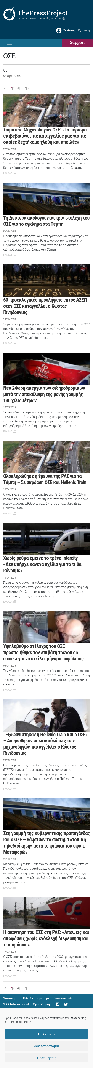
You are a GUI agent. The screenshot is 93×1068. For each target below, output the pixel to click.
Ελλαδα (7, 173)
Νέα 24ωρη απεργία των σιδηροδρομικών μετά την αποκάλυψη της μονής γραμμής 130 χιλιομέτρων (44, 394)
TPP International (16, 1004)
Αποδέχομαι (46, 1034)
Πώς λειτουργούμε (36, 998)
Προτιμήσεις (46, 1057)
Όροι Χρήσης (42, 1004)
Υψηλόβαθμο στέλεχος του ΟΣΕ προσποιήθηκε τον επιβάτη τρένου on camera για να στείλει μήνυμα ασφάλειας (43, 652)
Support (77, 42)
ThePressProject (42, 13)
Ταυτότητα (10, 998)
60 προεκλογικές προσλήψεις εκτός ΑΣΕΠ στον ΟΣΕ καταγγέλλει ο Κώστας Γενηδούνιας (45, 306)
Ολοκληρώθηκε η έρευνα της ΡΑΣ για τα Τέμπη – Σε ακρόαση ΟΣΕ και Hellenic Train (44, 479)
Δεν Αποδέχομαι (46, 1046)
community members (49, 18)
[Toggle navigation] (9, 43)
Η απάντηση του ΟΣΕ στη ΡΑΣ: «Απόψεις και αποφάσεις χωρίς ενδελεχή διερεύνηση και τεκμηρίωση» (46, 938)
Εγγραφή (84, 30)
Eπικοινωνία (63, 998)
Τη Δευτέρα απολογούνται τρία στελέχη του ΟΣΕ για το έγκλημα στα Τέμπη (46, 221)
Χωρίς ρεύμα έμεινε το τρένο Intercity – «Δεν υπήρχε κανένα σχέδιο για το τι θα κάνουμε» (42, 564)
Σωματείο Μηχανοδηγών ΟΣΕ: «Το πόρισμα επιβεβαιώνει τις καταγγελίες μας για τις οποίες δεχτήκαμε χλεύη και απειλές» (45, 136)
